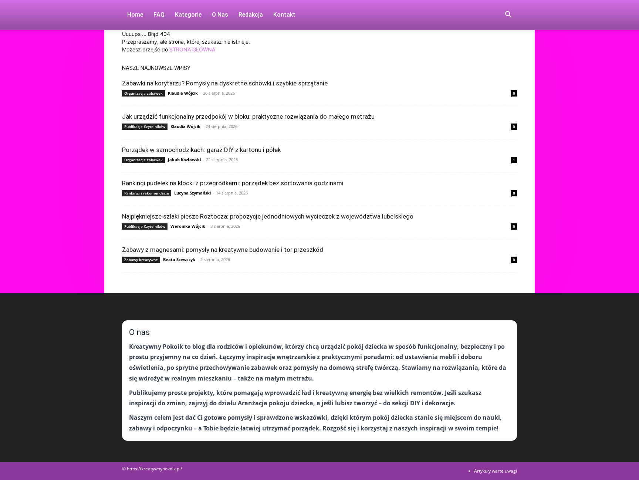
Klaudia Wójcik (183, 93)
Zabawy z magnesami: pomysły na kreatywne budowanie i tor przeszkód (222, 249)
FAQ (159, 14)
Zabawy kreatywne (141, 259)
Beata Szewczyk (179, 259)
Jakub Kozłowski (184, 159)
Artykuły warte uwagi (495, 471)
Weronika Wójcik (187, 226)
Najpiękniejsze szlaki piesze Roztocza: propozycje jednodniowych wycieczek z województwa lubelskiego (267, 216)
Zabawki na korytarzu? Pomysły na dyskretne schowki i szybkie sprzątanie (225, 83)
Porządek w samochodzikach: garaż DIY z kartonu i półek (201, 149)
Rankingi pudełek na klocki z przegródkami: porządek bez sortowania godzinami (233, 183)
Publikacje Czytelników (144, 126)
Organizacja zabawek (143, 93)
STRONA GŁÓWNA (192, 49)
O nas (220, 14)
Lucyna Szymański (192, 193)
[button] (508, 15)
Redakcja (251, 14)
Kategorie (188, 14)
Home (135, 14)
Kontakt (284, 14)
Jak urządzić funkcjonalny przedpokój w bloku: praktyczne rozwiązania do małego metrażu (248, 116)
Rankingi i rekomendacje (146, 193)
